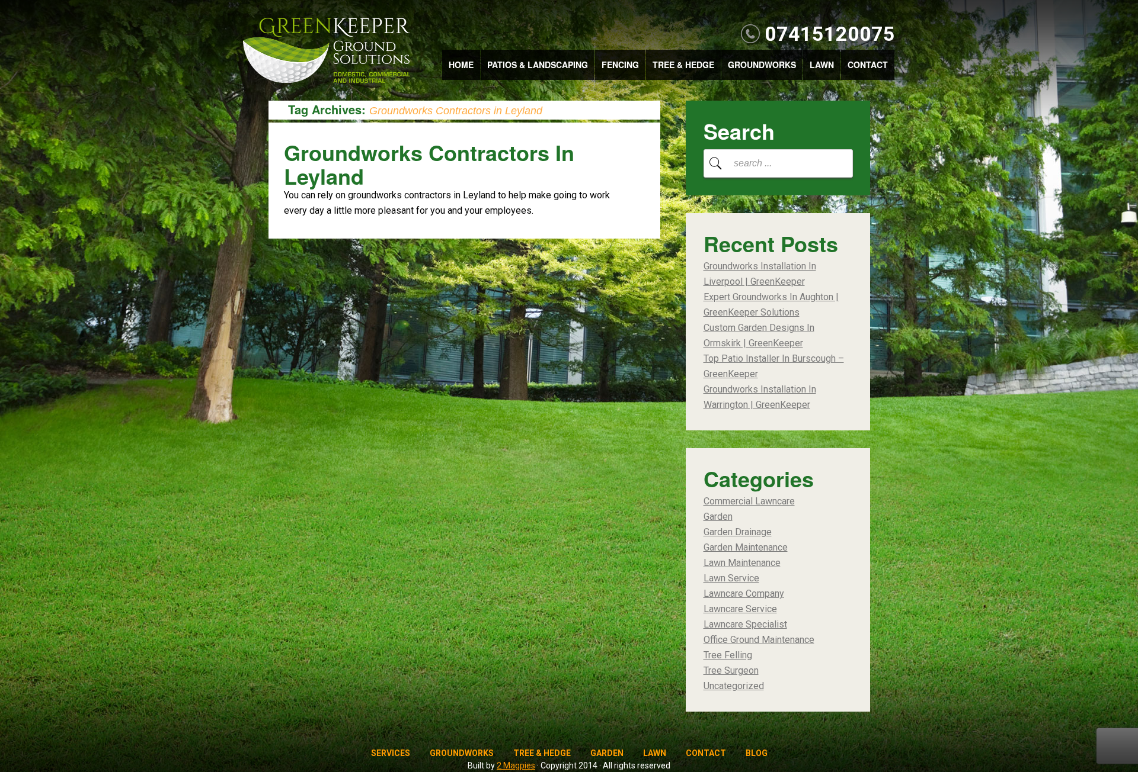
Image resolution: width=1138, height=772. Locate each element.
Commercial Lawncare (749, 501)
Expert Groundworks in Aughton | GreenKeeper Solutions (771, 304)
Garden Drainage (738, 532)
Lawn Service (731, 578)
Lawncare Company (744, 593)
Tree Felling (728, 655)
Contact (868, 64)
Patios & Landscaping (537, 64)
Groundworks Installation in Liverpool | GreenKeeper (760, 273)
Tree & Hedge (683, 64)
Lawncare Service (740, 609)
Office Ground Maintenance (759, 639)
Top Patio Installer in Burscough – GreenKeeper (774, 366)
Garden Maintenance (746, 547)
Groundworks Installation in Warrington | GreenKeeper (760, 397)
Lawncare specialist (745, 624)
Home (461, 64)
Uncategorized (734, 685)
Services (390, 753)
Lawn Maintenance (742, 562)
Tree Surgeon (731, 670)
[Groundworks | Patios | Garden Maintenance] (326, 51)
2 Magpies (516, 765)
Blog (757, 753)
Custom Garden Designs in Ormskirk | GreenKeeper (759, 335)
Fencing (620, 64)
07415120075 (830, 34)
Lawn (822, 64)
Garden (718, 516)
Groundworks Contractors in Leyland (429, 164)
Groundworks (762, 64)
